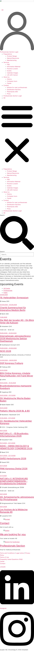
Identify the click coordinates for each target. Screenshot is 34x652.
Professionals (7, 290)
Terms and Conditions (7, 553)
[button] (17, 133)
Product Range (12, 56)
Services (6, 62)
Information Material (13, 66)
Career (9, 83)
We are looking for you (13, 534)
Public (5, 292)
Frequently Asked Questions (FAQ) (11, 559)
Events (9, 71)
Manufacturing (11, 60)
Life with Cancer (12, 75)
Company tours (12, 81)
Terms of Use (4, 557)
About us (6, 77)
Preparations (7, 54)
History (9, 79)
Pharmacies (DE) (12, 92)
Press (9, 94)
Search (2, 215)
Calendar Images (12, 73)
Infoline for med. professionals (17, 87)
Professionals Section (12, 545)
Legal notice (20, 553)
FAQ (8, 64)
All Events (6, 288)
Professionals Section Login (12, 96)
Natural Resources (13, 58)
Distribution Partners (14, 89)
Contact (6, 85)
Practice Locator (12, 69)
